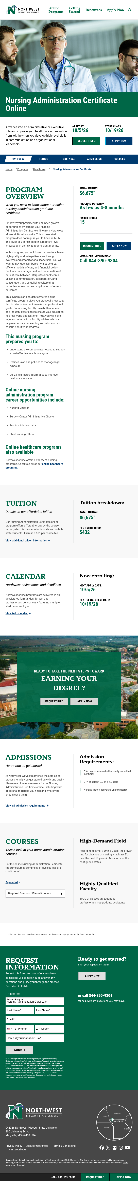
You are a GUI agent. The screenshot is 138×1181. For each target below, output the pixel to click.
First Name (14, 1010)
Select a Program (15, 999)
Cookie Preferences (37, 1145)
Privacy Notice (56, 1075)
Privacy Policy (14, 1145)
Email (11, 1019)
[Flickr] (114, 1148)
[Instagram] (121, 1148)
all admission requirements (27, 805)
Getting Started (74, 10)
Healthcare (39, 169)
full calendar (18, 613)
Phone (22, 1028)
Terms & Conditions (64, 1145)
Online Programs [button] (55, 10)
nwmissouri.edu (16, 1149)
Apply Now (115, 10)
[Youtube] (127, 1148)
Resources (93, 10)
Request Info (86, 141)
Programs (22, 169)
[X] (108, 1148)
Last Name (43, 1010)
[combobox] (35, 1001)
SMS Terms (10, 1077)
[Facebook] (101, 1148)
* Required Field (13, 994)
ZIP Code (42, 1028)
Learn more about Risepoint (25, 1077)
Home (9, 169)
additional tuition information (28, 540)
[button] (129, 10)
